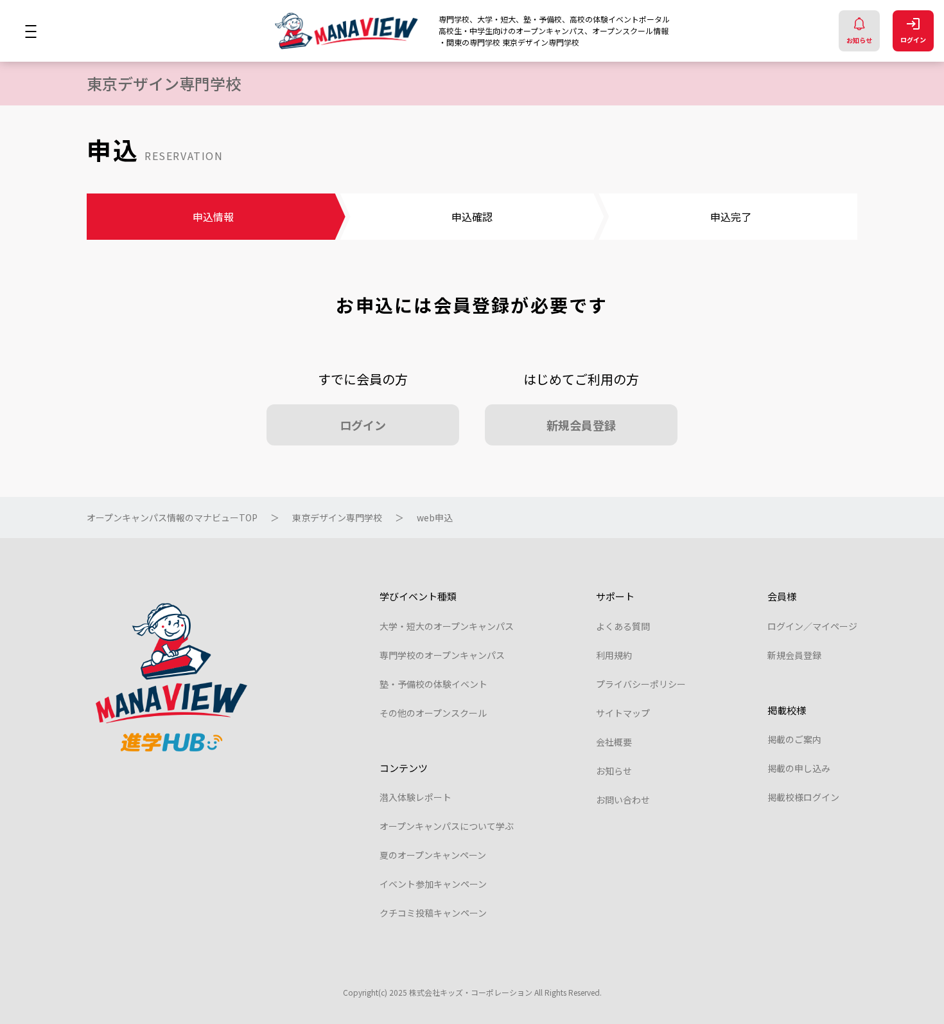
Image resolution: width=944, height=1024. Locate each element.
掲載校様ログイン (803, 797)
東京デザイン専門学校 (337, 517)
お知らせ (859, 40)
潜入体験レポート (415, 797)
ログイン (913, 39)
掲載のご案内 (794, 739)
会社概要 (614, 741)
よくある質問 (623, 626)
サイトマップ (623, 712)
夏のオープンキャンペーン (433, 855)
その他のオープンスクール (433, 712)
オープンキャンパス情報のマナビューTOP (172, 517)
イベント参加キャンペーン (433, 883)
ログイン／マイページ (812, 626)
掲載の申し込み (798, 768)
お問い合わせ (623, 799)
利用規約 (614, 655)
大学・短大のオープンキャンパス (447, 626)
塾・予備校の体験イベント (433, 684)
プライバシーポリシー (641, 684)
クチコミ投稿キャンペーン (433, 912)
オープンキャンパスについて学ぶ (447, 826)
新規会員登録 (581, 425)
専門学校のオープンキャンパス (442, 655)
